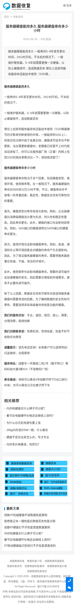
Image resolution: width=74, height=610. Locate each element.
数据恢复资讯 (14, 566)
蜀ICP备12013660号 (48, 586)
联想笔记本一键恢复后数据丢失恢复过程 (29, 521)
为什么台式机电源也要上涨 (23, 422)
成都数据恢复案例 (34, 566)
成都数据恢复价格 (57, 566)
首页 (6, 16)
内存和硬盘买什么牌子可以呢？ (26, 408)
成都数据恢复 (17, 561)
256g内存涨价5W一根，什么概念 (27, 430)
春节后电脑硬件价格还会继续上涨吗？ (30, 415)
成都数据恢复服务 (54, 561)
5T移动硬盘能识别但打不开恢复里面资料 (30, 545)
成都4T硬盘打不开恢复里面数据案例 (27, 527)
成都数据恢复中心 (41, 576)
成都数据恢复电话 (37, 571)
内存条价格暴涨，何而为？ (23, 444)
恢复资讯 (18, 16)
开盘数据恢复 (52, 581)
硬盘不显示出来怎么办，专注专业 (27, 437)
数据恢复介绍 (34, 561)
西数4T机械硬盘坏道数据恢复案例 (25, 515)
